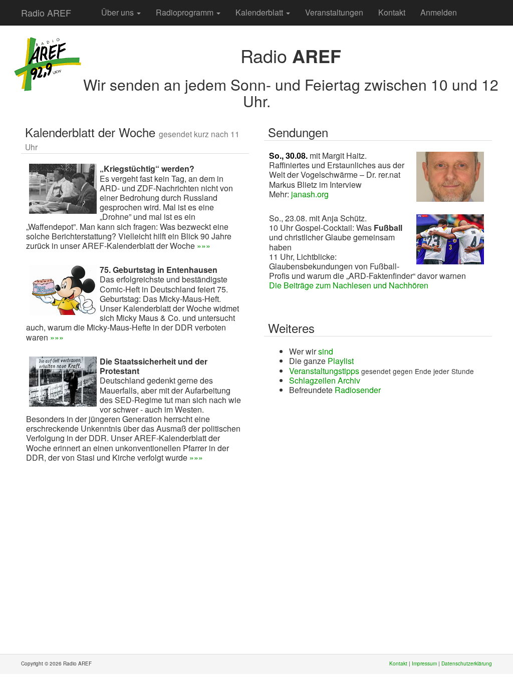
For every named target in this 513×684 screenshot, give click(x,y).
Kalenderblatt (260, 12)
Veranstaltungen (334, 12)
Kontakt (391, 12)
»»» (203, 245)
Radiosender (358, 390)
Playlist (341, 361)
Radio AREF (46, 12)
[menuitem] (86, 7)
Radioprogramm (185, 12)
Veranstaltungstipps (324, 371)
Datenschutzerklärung (466, 663)
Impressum (424, 663)
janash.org (310, 194)
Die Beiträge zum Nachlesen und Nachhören (348, 285)
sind (325, 351)
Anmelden (438, 12)
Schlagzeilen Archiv (324, 380)
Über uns (118, 12)
